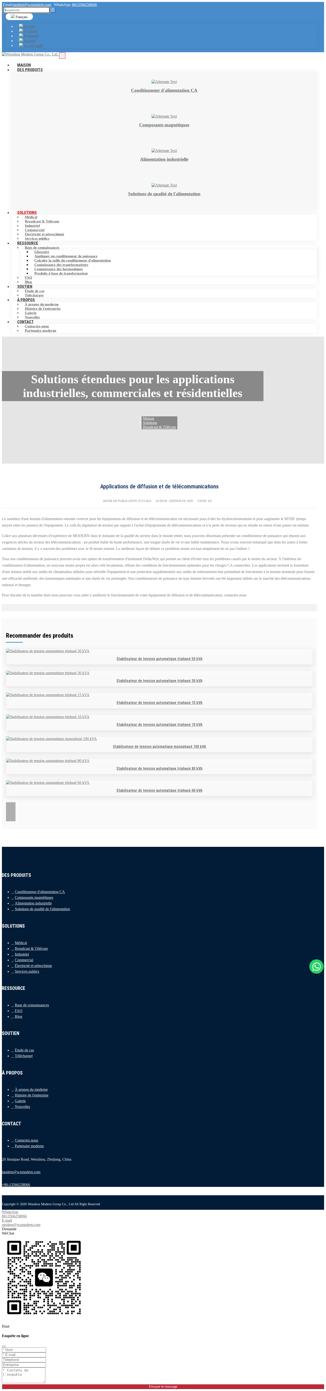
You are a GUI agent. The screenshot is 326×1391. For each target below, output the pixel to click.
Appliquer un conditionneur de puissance (65, 256)
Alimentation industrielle (33, 903)
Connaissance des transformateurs (61, 265)
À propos (26, 299)
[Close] (4, 1346)
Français (21, 17)
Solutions (27, 212)
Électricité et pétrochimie (44, 234)
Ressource (27, 243)
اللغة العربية (33, 45)
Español (29, 41)
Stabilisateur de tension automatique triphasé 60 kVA (159, 790)
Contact (25, 321)
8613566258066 (84, 5)
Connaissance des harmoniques (58, 269)
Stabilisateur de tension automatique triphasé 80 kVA (159, 768)
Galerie (31, 313)
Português (31, 36)
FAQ (28, 277)
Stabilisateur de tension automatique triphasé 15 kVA (159, 702)
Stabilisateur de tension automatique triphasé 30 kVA (159, 680)
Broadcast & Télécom (42, 221)
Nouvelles (22, 1107)
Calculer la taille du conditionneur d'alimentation (72, 260)
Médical (31, 217)
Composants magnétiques (34, 897)
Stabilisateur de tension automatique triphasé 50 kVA (159, 659)
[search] (53, 10)
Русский (30, 31)
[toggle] (62, 55)
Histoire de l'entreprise (43, 308)
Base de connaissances (42, 247)
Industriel (32, 226)
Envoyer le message (163, 1386)
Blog (18, 1016)
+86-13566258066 (16, 1185)
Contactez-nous (37, 326)
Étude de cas (34, 291)
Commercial (34, 230)
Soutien (24, 286)
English (29, 26)
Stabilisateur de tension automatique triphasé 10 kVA (159, 724)
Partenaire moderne (40, 330)
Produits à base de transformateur (61, 273)
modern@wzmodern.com (32, 5)
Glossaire (41, 252)
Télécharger (24, 1056)
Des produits (30, 69)
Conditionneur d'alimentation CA (40, 892)
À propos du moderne (42, 304)
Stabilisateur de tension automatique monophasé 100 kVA (159, 746)
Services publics (27, 971)
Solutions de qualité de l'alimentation (42, 909)
